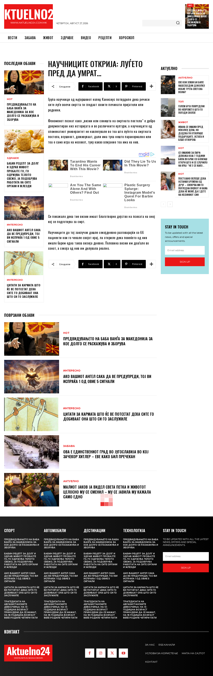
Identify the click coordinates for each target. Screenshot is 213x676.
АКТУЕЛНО (71, 481)
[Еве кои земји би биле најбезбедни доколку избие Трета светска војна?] (168, 84)
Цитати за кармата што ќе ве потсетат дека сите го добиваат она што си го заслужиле (23, 291)
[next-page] (170, 204)
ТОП (181, 102)
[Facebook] (89, 653)
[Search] (178, 23)
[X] (112, 653)
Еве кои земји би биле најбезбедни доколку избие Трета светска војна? (191, 87)
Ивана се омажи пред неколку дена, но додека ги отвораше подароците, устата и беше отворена (191, 133)
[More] (151, 86)
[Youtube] (123, 653)
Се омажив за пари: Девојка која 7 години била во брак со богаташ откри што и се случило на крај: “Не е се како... (192, 159)
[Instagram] (100, 653)
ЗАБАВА (69, 446)
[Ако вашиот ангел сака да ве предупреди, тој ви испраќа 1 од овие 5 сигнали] (24, 208)
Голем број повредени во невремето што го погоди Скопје (191, 109)
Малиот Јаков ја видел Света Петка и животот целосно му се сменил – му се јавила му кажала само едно (107, 491)
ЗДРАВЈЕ (13, 158)
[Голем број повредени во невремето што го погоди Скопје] (168, 107)
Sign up (185, 261)
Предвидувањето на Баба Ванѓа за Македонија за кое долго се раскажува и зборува (197, 18)
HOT (190, 5)
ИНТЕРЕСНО (15, 225)
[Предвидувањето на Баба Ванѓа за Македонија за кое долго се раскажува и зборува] (24, 82)
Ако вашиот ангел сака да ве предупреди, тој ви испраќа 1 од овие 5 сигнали (24, 235)
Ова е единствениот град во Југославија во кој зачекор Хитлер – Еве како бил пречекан (106, 454)
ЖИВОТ (183, 122)
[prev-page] (163, 204)
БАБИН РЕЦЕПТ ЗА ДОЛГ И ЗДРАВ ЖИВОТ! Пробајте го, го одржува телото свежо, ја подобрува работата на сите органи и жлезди (23, 174)
